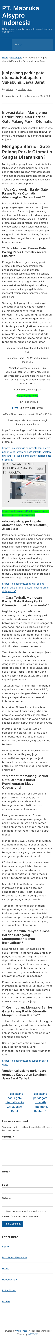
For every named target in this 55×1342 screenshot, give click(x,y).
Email (6, 1184)
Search (48, 44)
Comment (8, 1136)
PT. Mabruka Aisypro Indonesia (20, 15)
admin (9, 89)
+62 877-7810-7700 (31, 408)
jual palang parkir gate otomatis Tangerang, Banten (40, 1102)
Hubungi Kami (10, 1279)
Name (6, 1171)
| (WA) (16, 408)
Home (5, 57)
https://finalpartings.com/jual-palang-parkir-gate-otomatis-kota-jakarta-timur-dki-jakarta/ (26, 587)
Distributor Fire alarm (14, 1257)
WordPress (21, 1330)
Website (6, 1198)
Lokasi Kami (9, 1290)
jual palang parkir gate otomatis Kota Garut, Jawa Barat (15, 1102)
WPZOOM (33, 1334)
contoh (6, 1246)
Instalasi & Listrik (12, 96)
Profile (6, 1301)
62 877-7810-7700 (27, 395)
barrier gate (16, 57)
